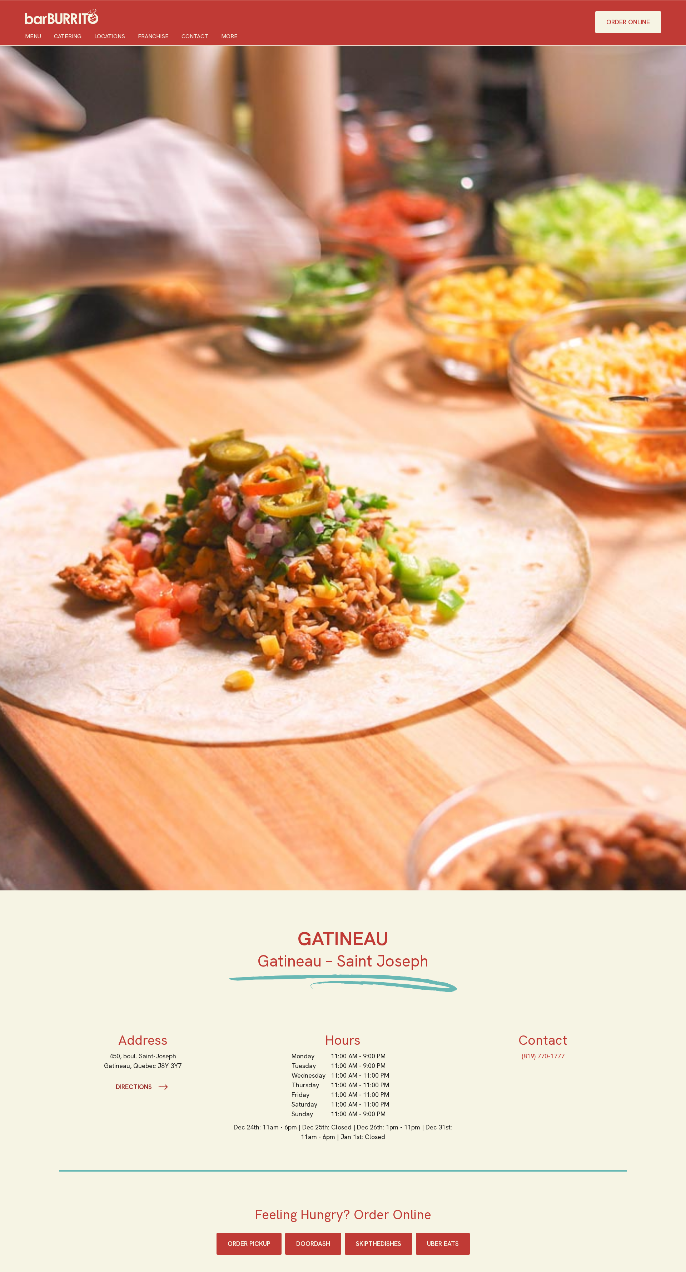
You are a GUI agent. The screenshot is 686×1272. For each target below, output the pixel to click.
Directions (134, 1087)
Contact (195, 36)
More (229, 36)
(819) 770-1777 (543, 1056)
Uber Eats (443, 1243)
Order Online (628, 22)
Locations (109, 36)
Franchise (153, 36)
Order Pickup (249, 1243)
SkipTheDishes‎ (378, 1243)
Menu (33, 36)
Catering (67, 36)
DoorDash (313, 1243)
